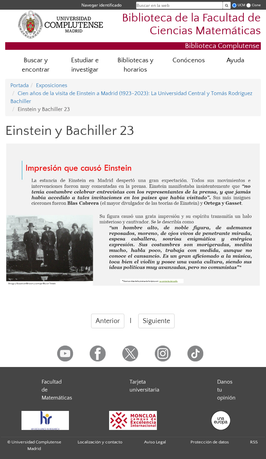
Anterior (108, 321)
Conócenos (188, 60)
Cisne (256, 5)
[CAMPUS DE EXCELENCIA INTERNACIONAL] (133, 420)
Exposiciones (51, 85)
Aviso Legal (155, 442)
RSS (254, 442)
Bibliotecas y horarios (135, 65)
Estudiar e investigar (85, 65)
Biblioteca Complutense (222, 46)
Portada (19, 85)
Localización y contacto (100, 442)
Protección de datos (209, 442)
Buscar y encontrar (36, 65)
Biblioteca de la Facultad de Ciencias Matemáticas (191, 24)
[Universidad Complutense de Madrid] (60, 24)
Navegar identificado (101, 5)
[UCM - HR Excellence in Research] (45, 420)
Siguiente (156, 321)
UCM (241, 5)
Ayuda (235, 60)
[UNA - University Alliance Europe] (221, 420)
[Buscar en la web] (227, 5)
